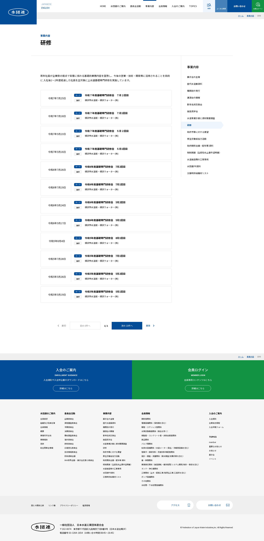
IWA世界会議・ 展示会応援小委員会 (79, 460)
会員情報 (163, 6)
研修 (189, 125)
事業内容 (149, 6)
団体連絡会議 (69, 456)
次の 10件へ (127, 325)
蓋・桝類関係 (146, 460)
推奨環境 (86, 505)
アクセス (175, 505)
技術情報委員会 (70, 452)
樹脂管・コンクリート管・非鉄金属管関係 (158, 435)
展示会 (212, 454)
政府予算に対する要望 (198, 132)
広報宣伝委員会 (70, 447)
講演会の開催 (193, 97)
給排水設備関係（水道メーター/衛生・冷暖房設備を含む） (165, 447)
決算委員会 (69, 431)
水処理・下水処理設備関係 (152, 485)
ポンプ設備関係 (147, 476)
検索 (209, 8)
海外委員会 (69, 439)
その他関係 (146, 481)
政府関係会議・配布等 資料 (200, 145)
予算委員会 (69, 427)
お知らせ (212, 450)
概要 (42, 431)
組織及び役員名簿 (47, 423)
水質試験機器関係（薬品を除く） (155, 431)
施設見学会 (192, 111)
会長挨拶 (44, 418)
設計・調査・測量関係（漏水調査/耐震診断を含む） (162, 456)
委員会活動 (135, 6)
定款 (42, 443)
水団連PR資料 (194, 166)
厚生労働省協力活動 (196, 138)
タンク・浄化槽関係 (149, 468)
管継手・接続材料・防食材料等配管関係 (157, 452)
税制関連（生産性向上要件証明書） (204, 152)
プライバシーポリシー (69, 505)
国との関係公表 (37, 505)
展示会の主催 (193, 77)
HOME (103, 6)
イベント (212, 458)
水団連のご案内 (118, 6)
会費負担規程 (214, 423)
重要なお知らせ (215, 446)
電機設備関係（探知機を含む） (154, 423)
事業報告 (44, 439)
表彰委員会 (69, 443)
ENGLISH (45, 8)
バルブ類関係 (146, 443)
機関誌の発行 (193, 90)
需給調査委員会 (70, 435)
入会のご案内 (178, 6)
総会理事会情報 (46, 447)
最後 (148, 325)
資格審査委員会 (70, 423)
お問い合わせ (214, 505)
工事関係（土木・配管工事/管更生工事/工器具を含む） (164, 472)
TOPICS (193, 6)
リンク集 (52, 505)
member (212, 442)
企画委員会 (69, 418)
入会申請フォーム (216, 427)
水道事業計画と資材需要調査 (201, 118)
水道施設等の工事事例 (198, 159)
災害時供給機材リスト (198, 173)
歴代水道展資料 (194, 84)
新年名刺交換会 (194, 104)
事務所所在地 (45, 435)
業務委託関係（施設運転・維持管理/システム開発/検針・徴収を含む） (170, 464)
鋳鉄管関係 (146, 418)
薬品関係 (145, 439)
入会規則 (212, 418)
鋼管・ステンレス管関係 (151, 427)
